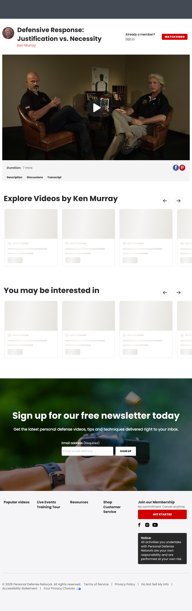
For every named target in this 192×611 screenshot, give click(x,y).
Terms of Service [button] (96, 584)
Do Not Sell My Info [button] (155, 584)
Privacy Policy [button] (125, 584)
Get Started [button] (162, 514)
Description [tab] (14, 177)
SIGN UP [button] (125, 451)
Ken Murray (26, 45)
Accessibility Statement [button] (19, 588)
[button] (140, 36)
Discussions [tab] (35, 177)
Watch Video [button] (175, 37)
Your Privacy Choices (59, 588)
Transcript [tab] (54, 177)
